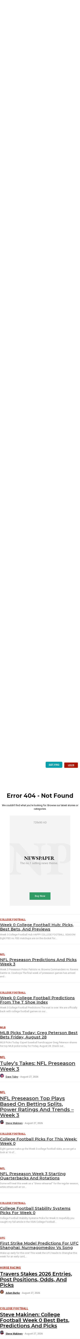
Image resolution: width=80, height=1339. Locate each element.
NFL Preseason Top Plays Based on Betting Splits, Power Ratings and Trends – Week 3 (37, 1106)
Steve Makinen (14, 1123)
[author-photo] (2, 1076)
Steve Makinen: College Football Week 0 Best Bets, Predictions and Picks (34, 1320)
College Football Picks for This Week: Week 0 (38, 1141)
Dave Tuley (12, 1076)
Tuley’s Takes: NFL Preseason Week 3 (37, 1066)
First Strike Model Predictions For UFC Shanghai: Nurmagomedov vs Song (39, 1245)
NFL (2, 954)
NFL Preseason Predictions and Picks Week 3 (38, 961)
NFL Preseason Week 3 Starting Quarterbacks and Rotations (33, 1175)
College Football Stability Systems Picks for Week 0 (35, 1210)
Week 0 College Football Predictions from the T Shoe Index (37, 1000)
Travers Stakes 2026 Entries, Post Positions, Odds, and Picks (36, 1279)
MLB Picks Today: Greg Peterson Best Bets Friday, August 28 (39, 1034)
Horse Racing (10, 1267)
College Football (13, 992)
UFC (2, 1237)
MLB (3, 1027)
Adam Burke (13, 1292)
